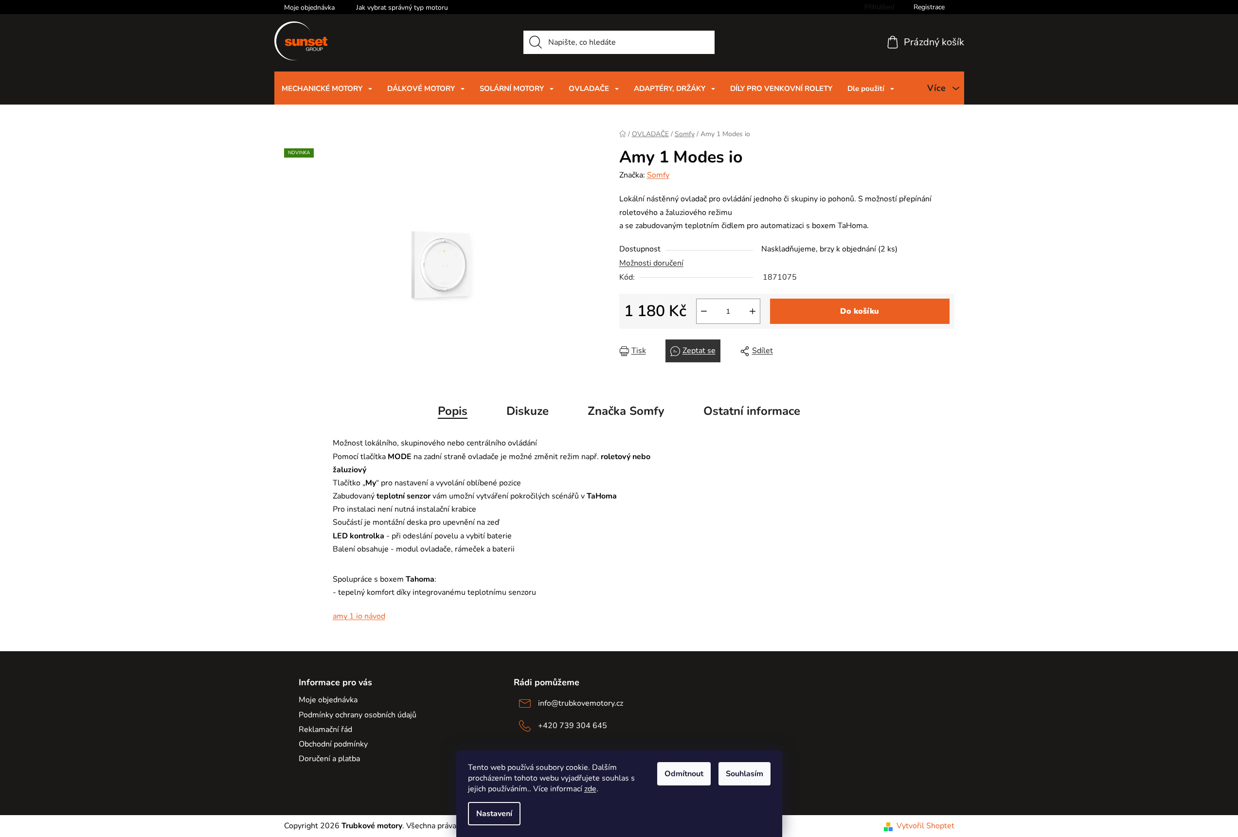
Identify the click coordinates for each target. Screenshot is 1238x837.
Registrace (929, 7)
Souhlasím (744, 773)
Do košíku (859, 311)
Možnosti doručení (651, 263)
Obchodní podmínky (333, 744)
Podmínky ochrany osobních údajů (357, 715)
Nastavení (494, 813)
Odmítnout (683, 773)
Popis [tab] (452, 411)
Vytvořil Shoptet (925, 825)
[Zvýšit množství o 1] (752, 311)
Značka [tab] (626, 411)
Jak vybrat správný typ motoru (402, 7)
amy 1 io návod (359, 616)
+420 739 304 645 (572, 725)
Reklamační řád (325, 729)
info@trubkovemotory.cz (580, 703)
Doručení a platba (329, 758)
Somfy (658, 175)
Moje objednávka (309, 7)
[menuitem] (326, 88)
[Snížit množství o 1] (704, 311)
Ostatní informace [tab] (751, 411)
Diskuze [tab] (527, 411)
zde (590, 789)
